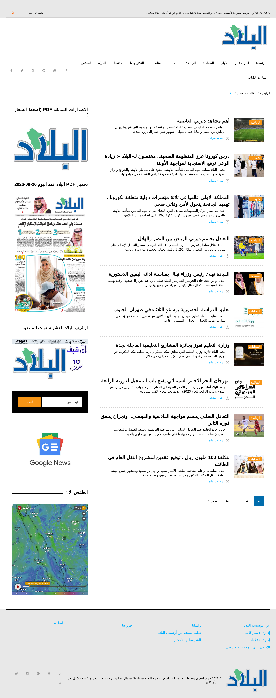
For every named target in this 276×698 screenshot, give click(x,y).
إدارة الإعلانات (259, 640)
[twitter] (22, 70)
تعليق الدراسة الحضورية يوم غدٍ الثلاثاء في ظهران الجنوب (171, 309)
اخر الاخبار (242, 63)
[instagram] (33, 70)
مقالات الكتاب (257, 77)
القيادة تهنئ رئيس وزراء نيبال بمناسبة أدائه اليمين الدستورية (169, 274)
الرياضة (191, 63)
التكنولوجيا (137, 63)
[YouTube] (55, 70)
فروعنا (127, 625)
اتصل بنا (58, 622)
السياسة (208, 63)
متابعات (156, 63)
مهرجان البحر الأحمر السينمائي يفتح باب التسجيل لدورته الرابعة (165, 380)
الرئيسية (261, 63)
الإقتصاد (118, 63)
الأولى (224, 63)
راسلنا (196, 625)
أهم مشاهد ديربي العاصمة (203, 120)
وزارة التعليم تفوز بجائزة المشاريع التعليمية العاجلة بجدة (173, 345)
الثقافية (256, 382)
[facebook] (11, 70)
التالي (212, 501)
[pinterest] (44, 70)
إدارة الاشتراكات (257, 633)
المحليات (173, 63)
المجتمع (86, 63)
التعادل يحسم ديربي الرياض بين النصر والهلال (184, 238)
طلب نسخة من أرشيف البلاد (179, 633)
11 (227, 500)
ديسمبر (241, 93)
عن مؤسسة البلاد (257, 625)
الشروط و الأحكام (187, 640)
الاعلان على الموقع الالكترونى (248, 647)
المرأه (102, 63)
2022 (253, 93)
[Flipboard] (66, 70)
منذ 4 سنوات (215, 138)
